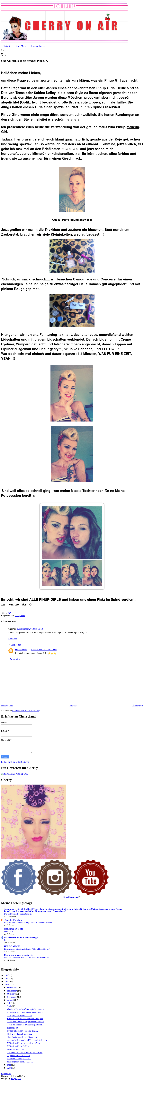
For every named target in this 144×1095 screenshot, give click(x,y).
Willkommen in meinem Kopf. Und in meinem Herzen (28, 922)
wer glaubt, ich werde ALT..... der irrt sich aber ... (29, 1040)
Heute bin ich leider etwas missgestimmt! (25, 1024)
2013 (7, 984)
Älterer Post (137, 705)
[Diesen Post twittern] (10, 613)
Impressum (6, 1073)
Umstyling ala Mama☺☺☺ (19, 1015)
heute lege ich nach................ (20, 1062)
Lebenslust (9, 931)
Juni (9, 1006)
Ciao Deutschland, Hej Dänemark (22, 1037)
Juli (9, 1003)
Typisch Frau (12, 1028)
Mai (9, 1065)
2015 (7, 978)
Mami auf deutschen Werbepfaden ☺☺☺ (25, 1009)
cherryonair (21, 649)
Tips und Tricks (37, 46)
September (12, 997)
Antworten (12, 638)
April (9, 1068)
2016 (7, 975)
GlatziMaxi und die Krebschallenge (21, 937)
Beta (6, 940)
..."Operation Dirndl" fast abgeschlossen (24, 1052)
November (12, 991)
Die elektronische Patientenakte (18, 914)
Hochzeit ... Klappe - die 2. (19, 1058)
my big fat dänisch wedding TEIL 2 (22, 1031)
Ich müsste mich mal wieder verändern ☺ (25, 1012)
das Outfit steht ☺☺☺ (17, 1049)
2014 (7, 981)
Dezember (12, 987)
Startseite (7, 46)
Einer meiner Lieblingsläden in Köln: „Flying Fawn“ (27, 949)
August (10, 1000)
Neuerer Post (7, 705)
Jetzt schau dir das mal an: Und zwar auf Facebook (26, 957)
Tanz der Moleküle (13, 920)
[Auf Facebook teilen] (8, 613)
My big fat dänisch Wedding (19, 1034)
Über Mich (21, 46)
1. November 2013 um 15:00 (44, 649)
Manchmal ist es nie (13, 929)
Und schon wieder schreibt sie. (18, 955)
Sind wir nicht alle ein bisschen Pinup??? (25, 1018)
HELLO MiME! (12, 946)
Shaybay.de (16, 1078)
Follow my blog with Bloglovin (15, 762)
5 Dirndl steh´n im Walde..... (19, 1046)
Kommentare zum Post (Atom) (26, 710)
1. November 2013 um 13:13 (30, 629)
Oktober (11, 994)
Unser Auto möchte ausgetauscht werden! (25, 1021)
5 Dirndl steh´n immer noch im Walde (23, 1043)
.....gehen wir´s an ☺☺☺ (18, 1055)
